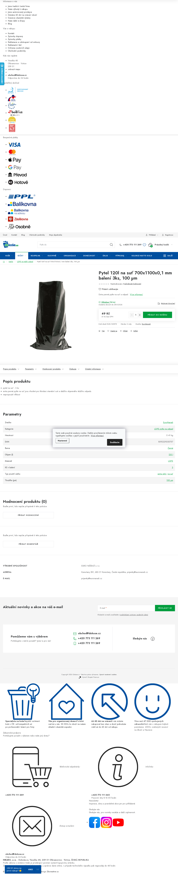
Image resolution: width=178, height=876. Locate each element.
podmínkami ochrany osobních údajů (134, 615)
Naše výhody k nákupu (18, 9)
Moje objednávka (55, 235)
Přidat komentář (28, 544)
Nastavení (62, 440)
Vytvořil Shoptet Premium (90, 677)
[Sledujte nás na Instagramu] (106, 822)
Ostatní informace (93, 369)
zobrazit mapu (14, 69)
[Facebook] (153, 639)
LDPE (170, 461)
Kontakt (11, 33)
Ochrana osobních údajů (18, 48)
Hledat (111, 245)
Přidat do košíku (157, 315)
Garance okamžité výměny (19, 17)
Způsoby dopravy (15, 36)
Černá (170, 448)
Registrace (169, 235)
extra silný (162, 474)
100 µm (169, 480)
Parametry (29, 369)
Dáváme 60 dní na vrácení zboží (22, 15)
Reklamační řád (14, 45)
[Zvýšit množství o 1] (140, 315)
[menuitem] (9, 255)
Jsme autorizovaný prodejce (20, 12)
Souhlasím (114, 442)
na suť (170, 474)
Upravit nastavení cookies (108, 674)
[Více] (168, 255)
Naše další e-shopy (16, 20)
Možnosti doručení (168, 303)
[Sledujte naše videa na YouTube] (118, 822)
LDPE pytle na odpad (163, 429)
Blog (10, 23)
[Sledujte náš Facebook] (94, 822)
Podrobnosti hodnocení (132, 284)
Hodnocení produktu (52, 369)
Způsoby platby (14, 39)
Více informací (97, 435)
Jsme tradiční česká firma (19, 6)
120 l (171, 454)
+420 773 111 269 (132, 245)
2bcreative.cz (53, 871)
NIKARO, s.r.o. (9, 860)
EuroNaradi (146, 324)
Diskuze (72, 369)
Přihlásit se (165, 608)
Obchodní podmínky (17, 50)
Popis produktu (9, 369)
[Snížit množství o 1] (132, 315)
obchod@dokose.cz (89, 633)
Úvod (5, 235)
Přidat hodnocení (28, 515)
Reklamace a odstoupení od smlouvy (24, 42)
